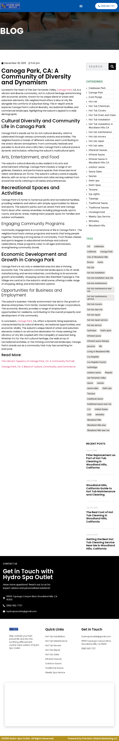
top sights (94, 194)
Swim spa (94, 180)
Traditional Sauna (98, 203)
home (100, 262)
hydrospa (91, 330)
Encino (90, 262)
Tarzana (93, 189)
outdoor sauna (97, 167)
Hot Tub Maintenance (56, 641)
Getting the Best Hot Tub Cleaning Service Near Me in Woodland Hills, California (100, 543)
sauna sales (92, 388)
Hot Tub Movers (53, 645)
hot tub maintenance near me (99, 289)
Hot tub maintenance (100, 132)
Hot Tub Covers (97, 110)
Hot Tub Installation (99, 119)
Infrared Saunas (53, 659)
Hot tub (93, 101)
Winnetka (94, 221)
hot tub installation (96, 272)
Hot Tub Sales (52, 654)
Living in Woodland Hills (98, 351)
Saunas (93, 176)
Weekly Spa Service (99, 216)
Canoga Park (64, 89)
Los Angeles (93, 356)
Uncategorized (97, 212)
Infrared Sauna (97, 154)
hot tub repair (93, 314)
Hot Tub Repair (52, 650)
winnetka (99, 414)
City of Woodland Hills (97, 257)
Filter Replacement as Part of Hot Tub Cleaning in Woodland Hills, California (100, 461)
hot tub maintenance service (97, 297)
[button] (81, 6)
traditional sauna (95, 399)
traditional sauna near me (99, 404)
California (91, 251)
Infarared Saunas (98, 150)
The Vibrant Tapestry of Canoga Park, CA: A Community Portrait (38, 361)
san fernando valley (96, 377)
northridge (92, 367)
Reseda (108, 372)
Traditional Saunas (99, 207)
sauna (90, 383)
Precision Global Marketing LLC (100, 738)
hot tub (90, 267)
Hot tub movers (97, 136)
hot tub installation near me (100, 278)
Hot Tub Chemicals (99, 106)
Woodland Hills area (96, 425)
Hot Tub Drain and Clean (102, 115)
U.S (89, 409)
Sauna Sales (95, 171)
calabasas (99, 246)
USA (89, 414)
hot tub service (94, 325)
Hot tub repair (96, 141)
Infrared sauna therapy (98, 341)
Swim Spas (95, 185)
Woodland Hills (97, 225)
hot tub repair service (97, 320)
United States (101, 409)
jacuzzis (91, 346)
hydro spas (105, 330)
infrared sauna (94, 335)
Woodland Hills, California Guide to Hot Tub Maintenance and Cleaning (100, 489)
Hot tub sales (96, 145)
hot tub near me (94, 309)
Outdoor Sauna (53, 663)
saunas (100, 383)
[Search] (112, 66)
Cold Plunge (95, 97)
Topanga (93, 198)
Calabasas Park (97, 88)
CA (88, 246)
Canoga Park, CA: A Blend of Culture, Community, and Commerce (38, 366)
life (100, 346)
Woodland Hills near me (98, 430)
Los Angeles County (96, 362)
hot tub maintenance (97, 283)
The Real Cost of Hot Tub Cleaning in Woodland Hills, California (99, 516)
